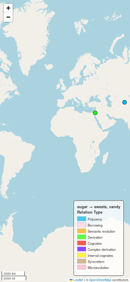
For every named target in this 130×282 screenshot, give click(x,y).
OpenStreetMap (100, 280)
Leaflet (78, 280)
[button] (8, 8)
